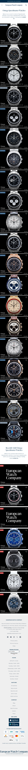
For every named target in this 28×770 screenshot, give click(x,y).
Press (14, 713)
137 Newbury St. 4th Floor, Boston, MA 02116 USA (14, 625)
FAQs (14, 646)
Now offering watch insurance (14, 1)
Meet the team (14, 708)
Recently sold (14, 691)
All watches (14, 685)
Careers (14, 711)
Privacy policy (14, 640)
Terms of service (14, 643)
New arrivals (14, 688)
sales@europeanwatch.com (14, 633)
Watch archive (14, 696)
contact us (15, 458)
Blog (14, 703)
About (14, 705)
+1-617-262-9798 (14, 631)
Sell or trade (14, 693)
